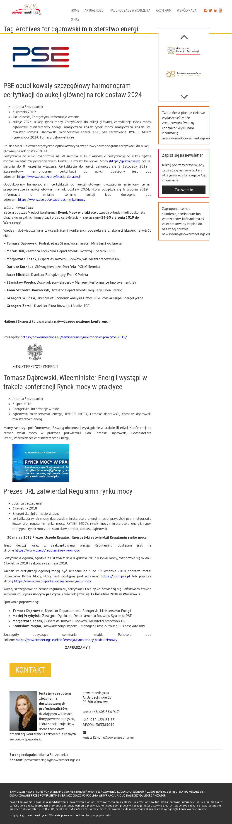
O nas (75, 19)
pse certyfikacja (114, 132)
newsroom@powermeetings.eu (186, 138)
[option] (184, 54)
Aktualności (94, 10)
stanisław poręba (65, 528)
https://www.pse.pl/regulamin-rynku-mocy (47, 550)
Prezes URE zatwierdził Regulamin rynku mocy (67, 491)
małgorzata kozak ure (132, 127)
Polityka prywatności (98, 815)
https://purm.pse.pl (124, 161)
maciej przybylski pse (115, 518)
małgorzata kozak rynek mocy (88, 127)
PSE (96, 132)
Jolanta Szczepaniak (27, 106)
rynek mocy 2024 (25, 137)
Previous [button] (184, 94)
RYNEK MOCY (139, 132)
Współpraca (187, 10)
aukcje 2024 (22, 121)
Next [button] (184, 34)
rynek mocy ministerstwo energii (115, 523)
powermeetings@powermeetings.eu (52, 759)
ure (71, 137)
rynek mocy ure (39, 528)
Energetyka (40, 116)
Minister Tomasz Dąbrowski (34, 132)
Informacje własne (64, 116)
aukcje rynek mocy (48, 121)
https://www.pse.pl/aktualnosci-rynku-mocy (52, 199)
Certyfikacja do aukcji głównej (88, 121)
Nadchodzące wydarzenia (130, 10)
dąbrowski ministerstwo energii (36, 127)
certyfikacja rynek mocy (132, 121)
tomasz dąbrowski (54, 137)
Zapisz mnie (184, 189)
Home (75, 10)
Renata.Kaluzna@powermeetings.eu (108, 737)
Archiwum (164, 10)
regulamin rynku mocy (47, 523)
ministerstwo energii (75, 132)
